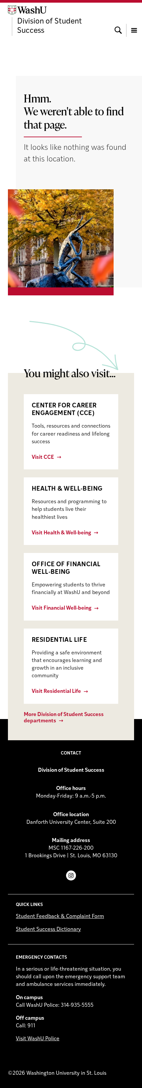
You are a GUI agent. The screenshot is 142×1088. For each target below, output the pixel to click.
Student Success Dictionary (48, 929)
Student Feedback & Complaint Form (60, 916)
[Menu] (134, 20)
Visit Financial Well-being (61, 608)
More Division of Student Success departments (64, 718)
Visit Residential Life (56, 691)
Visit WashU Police (37, 1039)
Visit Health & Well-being (61, 533)
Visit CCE (43, 457)
